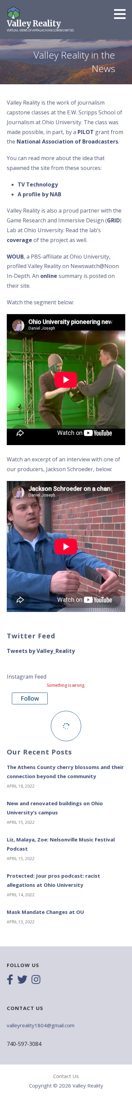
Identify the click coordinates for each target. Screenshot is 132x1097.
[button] (122, 14)
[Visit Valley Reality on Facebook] (10, 980)
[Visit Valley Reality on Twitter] (22, 980)
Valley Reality (34, 23)
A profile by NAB (39, 194)
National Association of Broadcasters (67, 141)
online (48, 276)
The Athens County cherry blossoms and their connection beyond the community (65, 772)
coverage (19, 240)
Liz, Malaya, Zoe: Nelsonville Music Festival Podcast (61, 844)
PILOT (86, 132)
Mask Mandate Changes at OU (45, 911)
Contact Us (66, 1076)
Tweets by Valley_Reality (41, 651)
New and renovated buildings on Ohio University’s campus (55, 808)
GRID (113, 220)
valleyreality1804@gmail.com (40, 1025)
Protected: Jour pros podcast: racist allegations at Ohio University (53, 880)
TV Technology (38, 184)
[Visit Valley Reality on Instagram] (35, 980)
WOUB (15, 256)
